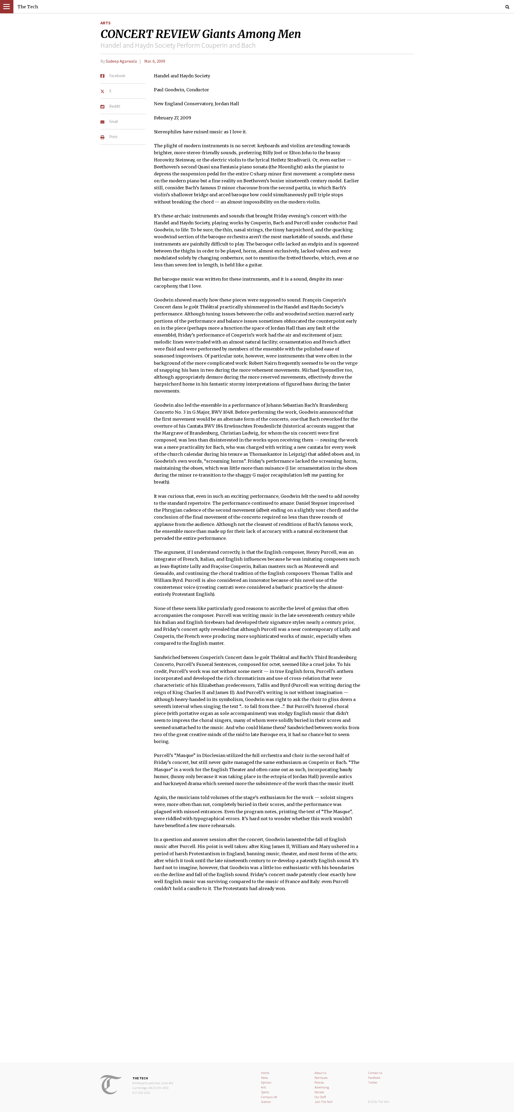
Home (265, 1073)
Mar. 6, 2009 (154, 61)
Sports (265, 1092)
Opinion (266, 1082)
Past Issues (321, 1078)
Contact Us (375, 1073)
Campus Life (269, 1097)
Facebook (374, 1078)
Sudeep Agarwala (121, 61)
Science (266, 1102)
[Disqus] (257, 980)
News (264, 1078)
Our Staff (320, 1097)
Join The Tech (324, 1102)
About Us (320, 1073)
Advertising (322, 1087)
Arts (105, 22)
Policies (319, 1082)
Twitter (372, 1082)
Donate (319, 1092)
